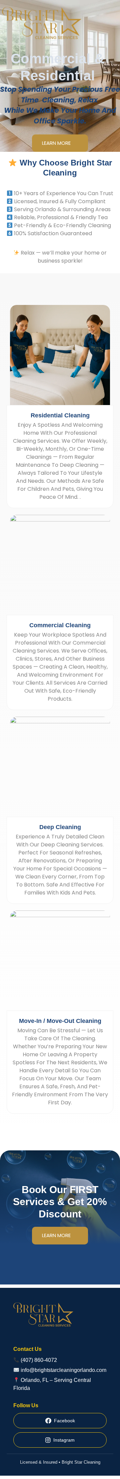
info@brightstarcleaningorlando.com (63, 1370)
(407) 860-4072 (39, 1360)
